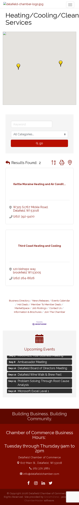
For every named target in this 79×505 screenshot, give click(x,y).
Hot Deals (22, 304)
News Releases (40, 300)
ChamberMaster (33, 500)
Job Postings (39, 308)
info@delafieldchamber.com (40, 473)
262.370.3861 (41, 468)
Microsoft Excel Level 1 (33, 390)
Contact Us (55, 308)
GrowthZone (51, 496)
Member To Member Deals (46, 304)
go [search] (41, 143)
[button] (18, 66)
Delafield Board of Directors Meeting (42, 367)
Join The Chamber (54, 311)
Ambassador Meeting (32, 361)
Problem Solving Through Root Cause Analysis (43, 382)
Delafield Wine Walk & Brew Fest (40, 374)
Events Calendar (61, 300)
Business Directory (19, 300)
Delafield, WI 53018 (41, 462)
